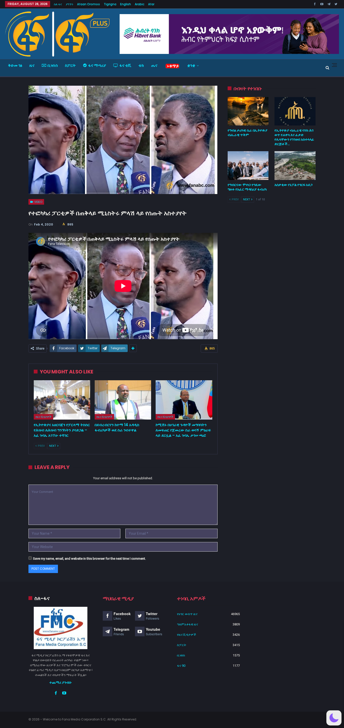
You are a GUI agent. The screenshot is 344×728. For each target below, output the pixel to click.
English (125, 4)
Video (37, 202)
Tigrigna (110, 4)
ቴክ (141, 65)
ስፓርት (70, 65)
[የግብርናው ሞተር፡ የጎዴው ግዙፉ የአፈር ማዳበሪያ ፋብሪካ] (248, 165)
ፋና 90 (181, 666)
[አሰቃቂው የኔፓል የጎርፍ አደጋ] (295, 165)
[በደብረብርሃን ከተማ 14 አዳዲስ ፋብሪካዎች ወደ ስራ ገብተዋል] (123, 400)
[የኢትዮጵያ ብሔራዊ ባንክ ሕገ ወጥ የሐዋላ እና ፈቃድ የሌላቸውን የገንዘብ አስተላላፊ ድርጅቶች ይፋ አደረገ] (295, 111)
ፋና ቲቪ (125, 65)
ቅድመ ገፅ (15, 65)
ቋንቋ (191, 65)
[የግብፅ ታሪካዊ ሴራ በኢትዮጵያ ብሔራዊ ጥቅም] (248, 111)
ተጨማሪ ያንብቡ (60, 682)
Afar (151, 4)
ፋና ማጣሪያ (97, 65)
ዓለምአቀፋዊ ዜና (187, 624)
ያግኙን (69, 4)
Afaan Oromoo (88, 4)
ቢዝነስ (53, 65)
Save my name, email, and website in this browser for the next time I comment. (89, 558)
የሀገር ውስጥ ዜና (187, 614)
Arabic (139, 4)
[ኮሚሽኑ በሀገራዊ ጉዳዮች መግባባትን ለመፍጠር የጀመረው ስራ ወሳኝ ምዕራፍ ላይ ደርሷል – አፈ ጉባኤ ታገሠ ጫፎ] (184, 400)
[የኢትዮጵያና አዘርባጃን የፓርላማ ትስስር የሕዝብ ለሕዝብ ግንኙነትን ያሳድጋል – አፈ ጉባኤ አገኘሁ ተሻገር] (62, 400)
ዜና (32, 65)
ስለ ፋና (58, 4)
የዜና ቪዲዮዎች (43, 417)
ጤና (154, 65)
